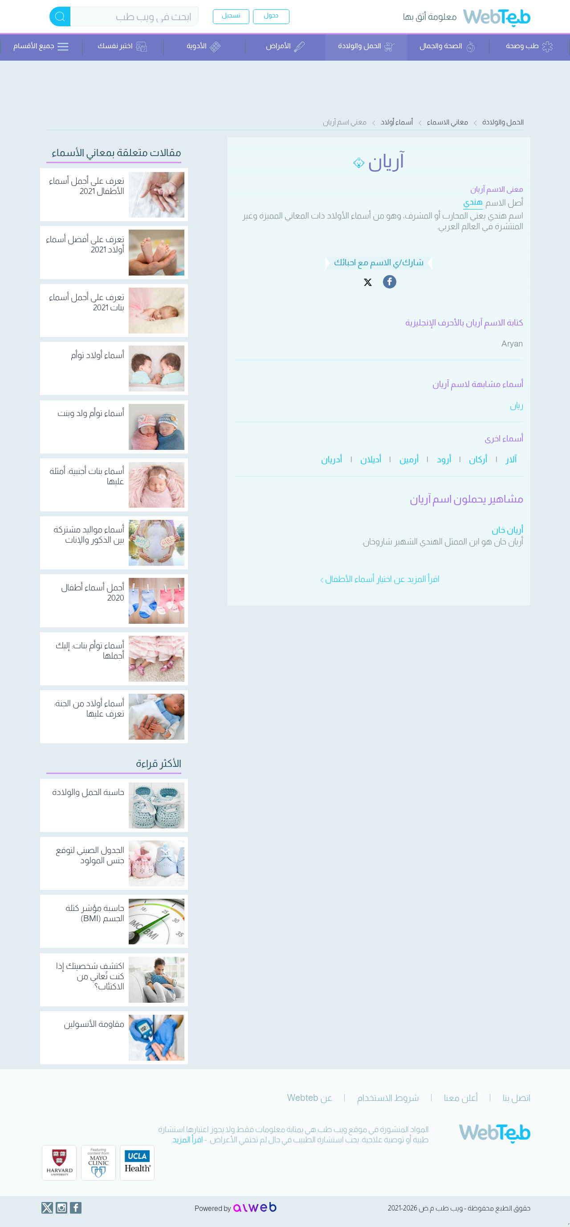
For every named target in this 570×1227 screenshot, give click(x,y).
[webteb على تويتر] (47, 1208)
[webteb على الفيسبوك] (75, 1208)
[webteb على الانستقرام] (61, 1208)
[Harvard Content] (59, 1163)
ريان (516, 405)
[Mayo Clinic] (98, 1163)
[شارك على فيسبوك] (389, 281)
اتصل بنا (516, 1098)
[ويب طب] (496, 19)
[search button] (59, 16)
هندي (473, 201)
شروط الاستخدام (388, 1098)
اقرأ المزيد (187, 1139)
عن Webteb (309, 1098)
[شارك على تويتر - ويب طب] (368, 281)
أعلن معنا (461, 1098)
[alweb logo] (255, 1208)
